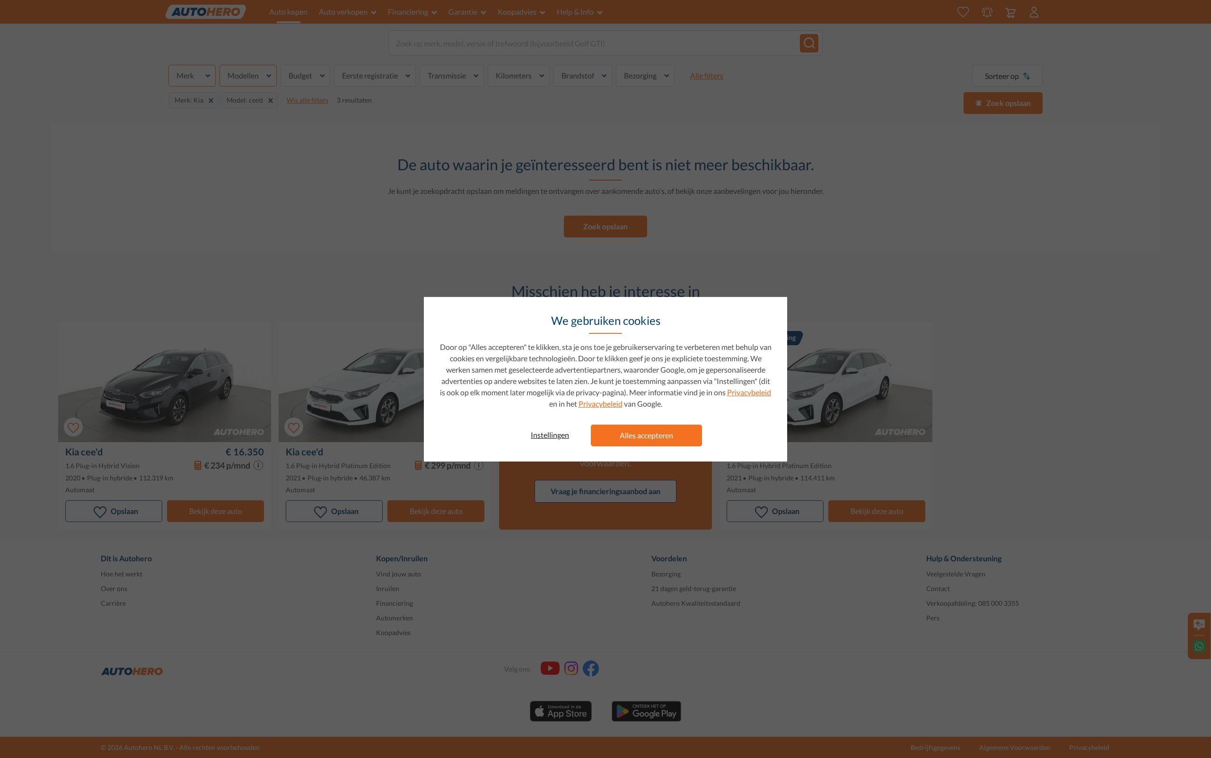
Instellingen (550, 434)
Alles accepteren (646, 435)
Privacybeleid (749, 392)
